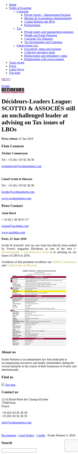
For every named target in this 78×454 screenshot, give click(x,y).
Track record (16, 62)
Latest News (16, 69)
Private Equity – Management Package (47, 14)
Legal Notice (26, 435)
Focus (12, 66)
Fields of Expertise (20, 8)
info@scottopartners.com (16, 422)
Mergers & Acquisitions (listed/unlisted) (48, 18)
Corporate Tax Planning (38, 38)
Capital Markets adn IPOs (39, 21)
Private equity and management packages (48, 32)
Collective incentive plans (39, 52)
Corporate (23, 11)
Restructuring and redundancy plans (45, 55)
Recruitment (9, 435)
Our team (14, 72)
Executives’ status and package (42, 49)
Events (6, 86)
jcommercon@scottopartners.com (21, 166)
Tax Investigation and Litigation (43, 42)
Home (12, 4)
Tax (19, 28)
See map (10, 384)
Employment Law (27, 45)
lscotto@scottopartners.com (18, 191)
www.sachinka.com (13, 232)
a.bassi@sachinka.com (15, 226)
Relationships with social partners (44, 59)
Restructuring (32, 25)
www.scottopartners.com (16, 198)
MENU (6, 79)
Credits (41, 435)
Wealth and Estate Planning (40, 35)
